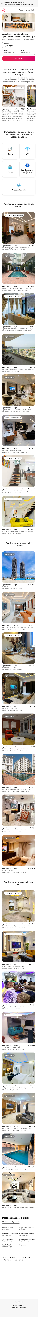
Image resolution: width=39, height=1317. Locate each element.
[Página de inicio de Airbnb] (3, 10)
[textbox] (10, 52)
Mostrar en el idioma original (24, 4)
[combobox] (19, 46)
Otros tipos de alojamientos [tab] (11, 1222)
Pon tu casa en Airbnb (26, 10)
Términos (23, 1307)
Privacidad (15, 1307)
